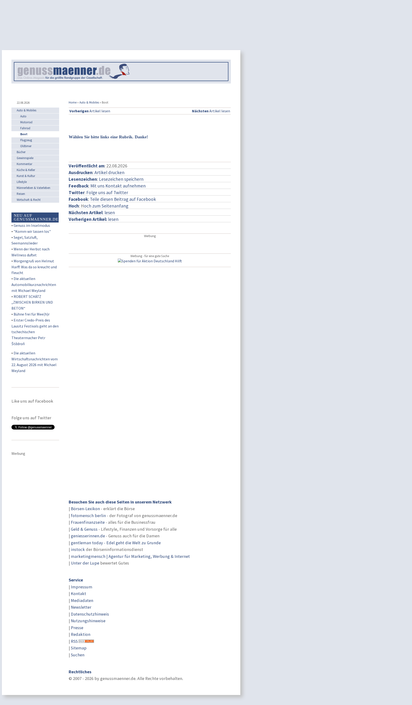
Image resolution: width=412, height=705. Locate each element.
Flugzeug (26, 140)
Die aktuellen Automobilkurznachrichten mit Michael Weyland (33, 284)
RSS (74, 641)
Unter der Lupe (85, 563)
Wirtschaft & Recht (29, 200)
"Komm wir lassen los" (32, 231)
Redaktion (80, 634)
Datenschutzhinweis (90, 614)
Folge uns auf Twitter (107, 192)
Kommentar (24, 164)
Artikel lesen (89, 111)
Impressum (81, 587)
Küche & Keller (26, 170)
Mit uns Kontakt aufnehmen (118, 186)
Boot (23, 134)
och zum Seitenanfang (106, 206)
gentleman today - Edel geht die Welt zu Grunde (116, 542)
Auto (23, 116)
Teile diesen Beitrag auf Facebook (123, 199)
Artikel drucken (109, 172)
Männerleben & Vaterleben (33, 188)
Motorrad (26, 122)
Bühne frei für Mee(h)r (32, 314)
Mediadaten (82, 600)
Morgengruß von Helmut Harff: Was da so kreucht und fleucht (34, 267)
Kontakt (78, 593)
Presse (77, 627)
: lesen (92, 212)
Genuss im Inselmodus (32, 225)
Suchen (77, 655)
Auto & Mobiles (89, 102)
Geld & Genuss (84, 529)
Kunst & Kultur (26, 176)
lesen (93, 219)
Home (73, 102)
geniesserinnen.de (88, 536)
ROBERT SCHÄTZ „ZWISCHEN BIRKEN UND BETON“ (32, 302)
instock (78, 549)
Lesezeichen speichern (121, 179)
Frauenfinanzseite (88, 522)
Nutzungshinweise (88, 620)
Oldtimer (25, 146)
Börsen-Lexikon (85, 508)
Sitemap (79, 648)
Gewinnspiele (25, 158)
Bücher (21, 152)
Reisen (21, 194)
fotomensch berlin (88, 515)
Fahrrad (25, 128)
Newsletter (81, 607)
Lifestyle (22, 182)
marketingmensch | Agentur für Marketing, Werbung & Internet (130, 556)
